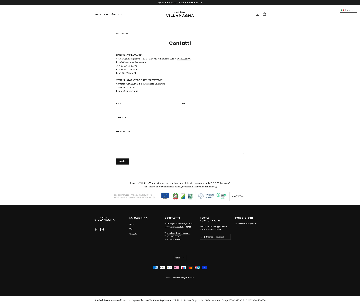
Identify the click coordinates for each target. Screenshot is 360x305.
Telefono (122, 118)
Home (97, 14)
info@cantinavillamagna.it (132, 62)
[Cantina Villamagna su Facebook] (96, 229)
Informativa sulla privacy (245, 223)
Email (184, 104)
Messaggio (123, 131)
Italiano (178, 257)
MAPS (188, 226)
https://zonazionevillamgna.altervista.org (196, 186)
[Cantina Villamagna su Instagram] (102, 229)
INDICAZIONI (184, 58)
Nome (119, 104)
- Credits (190, 277)
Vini (106, 14)
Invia (122, 161)
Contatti (116, 14)
